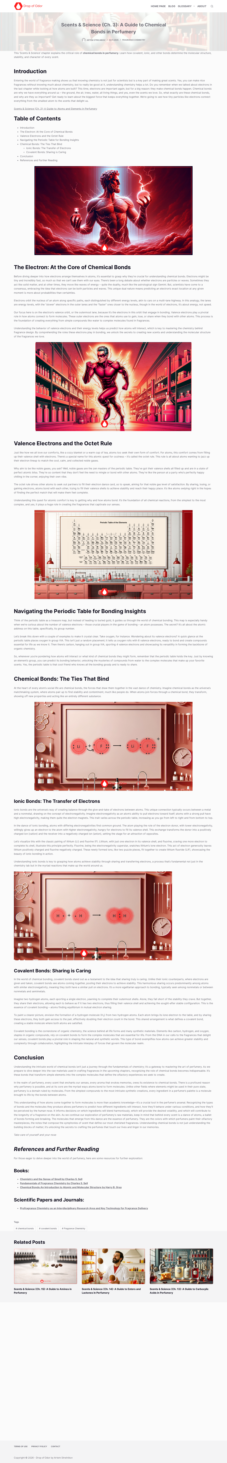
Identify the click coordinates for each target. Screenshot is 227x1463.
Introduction (27, 127)
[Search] (212, 6)
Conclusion (26, 156)
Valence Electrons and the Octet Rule (41, 135)
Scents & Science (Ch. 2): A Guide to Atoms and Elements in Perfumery (55, 108)
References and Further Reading (38, 160)
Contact (55, 1446)
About (201, 6)
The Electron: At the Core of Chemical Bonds (46, 131)
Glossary (185, 6)
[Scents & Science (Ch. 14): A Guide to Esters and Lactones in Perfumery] (113, 1266)
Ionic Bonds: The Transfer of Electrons (48, 148)
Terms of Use (20, 1446)
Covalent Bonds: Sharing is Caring (46, 152)
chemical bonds (25, 1228)
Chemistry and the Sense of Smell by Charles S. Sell (51, 1179)
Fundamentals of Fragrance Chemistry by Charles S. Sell (54, 1183)
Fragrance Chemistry (133, 40)
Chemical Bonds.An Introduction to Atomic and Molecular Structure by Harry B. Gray (71, 1187)
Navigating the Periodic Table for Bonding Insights (49, 139)
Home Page (158, 6)
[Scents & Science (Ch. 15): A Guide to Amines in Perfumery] (45, 1266)
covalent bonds (48, 1228)
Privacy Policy (39, 1446)
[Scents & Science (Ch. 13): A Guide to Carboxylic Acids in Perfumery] (181, 1266)
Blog (171, 6)
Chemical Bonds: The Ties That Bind (41, 144)
